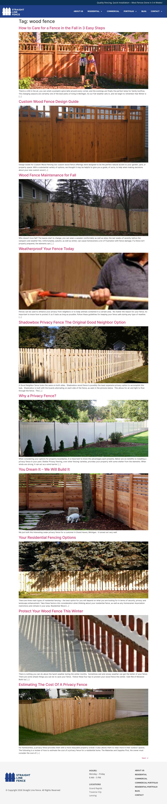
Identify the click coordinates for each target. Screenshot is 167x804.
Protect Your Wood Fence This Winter (51, 611)
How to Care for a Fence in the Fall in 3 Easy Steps (62, 28)
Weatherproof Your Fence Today (46, 248)
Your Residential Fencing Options (47, 537)
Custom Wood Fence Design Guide (49, 101)
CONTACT (155, 11)
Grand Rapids (95, 788)
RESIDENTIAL (93, 11)
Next (145, 758)
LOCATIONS (95, 784)
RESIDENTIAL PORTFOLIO (146, 787)
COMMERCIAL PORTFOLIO (146, 783)
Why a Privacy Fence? (37, 396)
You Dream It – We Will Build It (44, 469)
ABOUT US (78, 11)
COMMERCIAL (113, 11)
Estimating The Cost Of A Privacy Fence (53, 684)
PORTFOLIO (129, 11)
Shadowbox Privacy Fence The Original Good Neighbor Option (72, 322)
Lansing (93, 795)
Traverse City (95, 792)
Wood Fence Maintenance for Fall (47, 175)
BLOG (143, 11)
